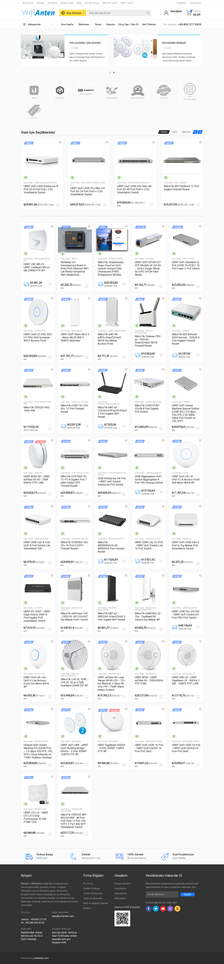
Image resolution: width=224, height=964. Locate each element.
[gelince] (60, 142)
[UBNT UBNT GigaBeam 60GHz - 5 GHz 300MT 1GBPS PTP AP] (112, 723)
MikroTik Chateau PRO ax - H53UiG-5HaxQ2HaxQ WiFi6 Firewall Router (148, 341)
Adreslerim (120, 898)
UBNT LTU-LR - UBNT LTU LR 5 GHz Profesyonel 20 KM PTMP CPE (36, 817)
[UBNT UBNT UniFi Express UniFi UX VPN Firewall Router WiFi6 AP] (182, 160)
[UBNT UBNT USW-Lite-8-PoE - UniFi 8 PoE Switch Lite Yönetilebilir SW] (38, 520)
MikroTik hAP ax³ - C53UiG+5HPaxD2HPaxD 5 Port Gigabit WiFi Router (112, 412)
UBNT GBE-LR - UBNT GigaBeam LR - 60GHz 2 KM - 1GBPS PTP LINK (186, 680)
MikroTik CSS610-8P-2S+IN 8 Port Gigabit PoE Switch (147, 408)
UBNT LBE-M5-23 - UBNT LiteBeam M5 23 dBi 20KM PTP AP (37, 267)
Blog (79, 3)
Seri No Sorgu (92, 3)
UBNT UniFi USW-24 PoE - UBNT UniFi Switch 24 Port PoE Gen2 (186, 748)
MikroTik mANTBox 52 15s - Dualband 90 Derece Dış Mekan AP (148, 616)
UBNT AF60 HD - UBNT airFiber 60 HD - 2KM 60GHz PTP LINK (37, 479)
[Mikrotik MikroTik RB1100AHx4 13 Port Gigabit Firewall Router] (135, 160)
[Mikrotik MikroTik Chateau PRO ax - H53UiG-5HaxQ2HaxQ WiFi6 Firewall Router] (149, 312)
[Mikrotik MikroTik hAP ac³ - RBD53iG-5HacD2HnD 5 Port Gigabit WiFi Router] (112, 589)
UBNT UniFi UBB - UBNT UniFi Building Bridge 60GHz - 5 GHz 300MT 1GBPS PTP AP (74, 749)
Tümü (164, 132)
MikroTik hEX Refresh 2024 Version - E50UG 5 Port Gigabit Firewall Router (185, 339)
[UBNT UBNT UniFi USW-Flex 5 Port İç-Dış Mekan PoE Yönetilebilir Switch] (186, 520)
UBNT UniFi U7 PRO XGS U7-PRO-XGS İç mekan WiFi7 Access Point (38, 337)
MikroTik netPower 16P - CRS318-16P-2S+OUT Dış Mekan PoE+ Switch (74, 616)
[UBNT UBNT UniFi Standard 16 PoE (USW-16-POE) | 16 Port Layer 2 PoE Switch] (186, 240)
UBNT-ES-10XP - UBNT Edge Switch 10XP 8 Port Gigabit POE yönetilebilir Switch (37, 616)
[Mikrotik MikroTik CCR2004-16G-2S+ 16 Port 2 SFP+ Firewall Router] (75, 520)
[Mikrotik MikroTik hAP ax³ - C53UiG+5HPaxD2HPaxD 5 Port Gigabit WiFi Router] (112, 383)
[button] (114, 72)
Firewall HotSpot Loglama (85, 43)
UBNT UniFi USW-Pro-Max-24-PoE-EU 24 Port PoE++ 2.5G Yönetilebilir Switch (41, 191)
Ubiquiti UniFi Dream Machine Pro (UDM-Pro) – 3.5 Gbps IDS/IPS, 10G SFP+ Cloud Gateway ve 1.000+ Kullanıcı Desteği (38, 751)
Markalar (84, 24)
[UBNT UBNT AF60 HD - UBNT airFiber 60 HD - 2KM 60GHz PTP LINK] (38, 454)
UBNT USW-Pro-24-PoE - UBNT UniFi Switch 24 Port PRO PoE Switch (185, 614)
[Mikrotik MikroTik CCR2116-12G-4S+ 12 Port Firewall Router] (75, 383)
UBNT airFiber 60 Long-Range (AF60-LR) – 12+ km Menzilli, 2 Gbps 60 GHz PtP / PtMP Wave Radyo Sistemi (111, 683)
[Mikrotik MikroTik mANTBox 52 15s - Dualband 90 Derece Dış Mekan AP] (149, 589)
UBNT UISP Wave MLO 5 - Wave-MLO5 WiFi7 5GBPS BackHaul (75, 337)
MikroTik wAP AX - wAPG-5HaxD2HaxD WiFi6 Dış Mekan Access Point (109, 339)
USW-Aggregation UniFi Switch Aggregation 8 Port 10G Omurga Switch (149, 479)
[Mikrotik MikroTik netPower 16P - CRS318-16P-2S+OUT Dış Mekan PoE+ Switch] (75, 589)
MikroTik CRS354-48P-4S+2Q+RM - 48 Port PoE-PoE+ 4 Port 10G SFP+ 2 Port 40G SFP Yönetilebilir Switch (74, 821)
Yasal (98, 24)
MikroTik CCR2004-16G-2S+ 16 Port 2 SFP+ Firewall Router (75, 545)
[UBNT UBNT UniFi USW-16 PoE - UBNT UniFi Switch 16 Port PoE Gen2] (149, 723)
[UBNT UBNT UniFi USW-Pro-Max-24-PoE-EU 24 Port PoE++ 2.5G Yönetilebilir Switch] (42, 160)
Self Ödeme (149, 24)
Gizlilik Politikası (91, 888)
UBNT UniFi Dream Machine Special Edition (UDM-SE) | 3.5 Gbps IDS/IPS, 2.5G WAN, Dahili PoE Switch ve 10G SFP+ (185, 413)
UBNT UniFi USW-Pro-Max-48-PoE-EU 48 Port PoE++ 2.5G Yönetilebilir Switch (87, 189)
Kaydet (187, 894)
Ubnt (174, 132)
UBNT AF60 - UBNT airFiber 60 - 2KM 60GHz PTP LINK (149, 680)
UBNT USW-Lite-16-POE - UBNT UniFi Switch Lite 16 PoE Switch (149, 545)
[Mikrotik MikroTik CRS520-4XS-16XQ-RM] (38, 383)
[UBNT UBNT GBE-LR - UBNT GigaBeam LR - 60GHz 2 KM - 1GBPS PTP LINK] (186, 655)
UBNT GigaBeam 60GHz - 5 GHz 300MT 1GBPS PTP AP (111, 748)
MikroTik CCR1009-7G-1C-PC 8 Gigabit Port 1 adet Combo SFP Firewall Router (74, 481)
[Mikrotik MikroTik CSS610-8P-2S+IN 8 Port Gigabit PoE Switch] (149, 383)
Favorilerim (120, 888)
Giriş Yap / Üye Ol (128, 24)
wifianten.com (41, 958)
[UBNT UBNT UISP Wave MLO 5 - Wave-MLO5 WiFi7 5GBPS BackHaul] (75, 312)
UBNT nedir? (127, 3)
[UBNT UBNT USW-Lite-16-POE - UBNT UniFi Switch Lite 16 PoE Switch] (149, 520)
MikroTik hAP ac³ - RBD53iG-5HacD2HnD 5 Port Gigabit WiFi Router (111, 616)
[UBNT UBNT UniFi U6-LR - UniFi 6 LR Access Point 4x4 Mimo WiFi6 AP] (186, 454)
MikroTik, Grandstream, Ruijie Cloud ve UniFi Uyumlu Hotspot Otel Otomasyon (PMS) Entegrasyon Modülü (111, 268)
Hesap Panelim (122, 883)
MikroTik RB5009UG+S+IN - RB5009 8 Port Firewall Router (111, 547)
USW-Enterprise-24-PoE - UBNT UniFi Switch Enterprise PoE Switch (112, 481)
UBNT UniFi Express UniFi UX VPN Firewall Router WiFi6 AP (181, 188)
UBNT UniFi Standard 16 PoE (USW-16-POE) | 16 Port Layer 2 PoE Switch (186, 265)
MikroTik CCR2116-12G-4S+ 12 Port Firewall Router (75, 408)
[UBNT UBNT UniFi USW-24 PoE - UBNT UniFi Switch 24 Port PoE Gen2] (186, 723)
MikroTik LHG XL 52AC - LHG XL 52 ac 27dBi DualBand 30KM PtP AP (75, 682)
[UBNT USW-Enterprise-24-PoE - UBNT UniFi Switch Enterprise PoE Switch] (112, 454)
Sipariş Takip (67, 3)
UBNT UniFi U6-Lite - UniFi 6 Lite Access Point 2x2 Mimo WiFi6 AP (36, 682)
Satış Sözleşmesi (92, 898)
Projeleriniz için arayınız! (178, 43)
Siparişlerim (120, 893)
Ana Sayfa (28, 3)
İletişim (40, 3)
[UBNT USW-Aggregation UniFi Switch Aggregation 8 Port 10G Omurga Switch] (149, 454)
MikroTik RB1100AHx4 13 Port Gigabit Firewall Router (134, 188)
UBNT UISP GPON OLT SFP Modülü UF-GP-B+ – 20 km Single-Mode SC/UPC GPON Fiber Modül (148, 268)
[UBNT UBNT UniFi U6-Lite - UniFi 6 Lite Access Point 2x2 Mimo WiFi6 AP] (38, 655)
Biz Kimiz (52, 3)
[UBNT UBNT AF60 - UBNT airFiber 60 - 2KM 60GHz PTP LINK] (149, 655)
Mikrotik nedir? (109, 3)
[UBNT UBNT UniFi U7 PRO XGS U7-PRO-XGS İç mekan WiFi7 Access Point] (38, 312)
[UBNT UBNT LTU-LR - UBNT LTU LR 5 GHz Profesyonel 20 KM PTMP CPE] (38, 790)
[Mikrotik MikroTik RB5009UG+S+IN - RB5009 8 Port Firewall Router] (112, 520)
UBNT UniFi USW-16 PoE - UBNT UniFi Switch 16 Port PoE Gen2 (149, 748)
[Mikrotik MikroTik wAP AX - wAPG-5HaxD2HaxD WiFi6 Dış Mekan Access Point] (112, 312)
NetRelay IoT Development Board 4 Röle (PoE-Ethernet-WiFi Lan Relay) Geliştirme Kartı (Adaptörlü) (75, 268)
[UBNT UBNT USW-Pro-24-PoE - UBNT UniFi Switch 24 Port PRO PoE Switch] (186, 589)
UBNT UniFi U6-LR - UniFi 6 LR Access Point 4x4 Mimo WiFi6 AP (186, 479)
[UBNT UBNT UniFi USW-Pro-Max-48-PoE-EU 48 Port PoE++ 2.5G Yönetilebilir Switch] (89, 160)
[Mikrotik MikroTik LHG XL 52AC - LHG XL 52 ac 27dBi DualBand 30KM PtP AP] (75, 655)
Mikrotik (186, 132)
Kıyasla (111, 24)
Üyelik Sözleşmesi (93, 893)
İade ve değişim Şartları (95, 903)
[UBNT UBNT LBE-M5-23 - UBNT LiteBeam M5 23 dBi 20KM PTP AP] (38, 240)
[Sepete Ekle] (50, 284)
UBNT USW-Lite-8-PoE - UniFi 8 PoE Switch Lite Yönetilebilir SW (38, 545)
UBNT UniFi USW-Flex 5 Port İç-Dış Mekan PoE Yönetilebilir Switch (185, 545)
